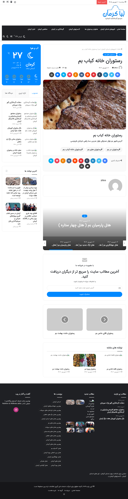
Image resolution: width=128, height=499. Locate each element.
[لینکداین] (105, 74)
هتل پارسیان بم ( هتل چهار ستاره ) (84, 225)
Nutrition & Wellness (9, 403)
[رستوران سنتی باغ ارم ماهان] (30, 142)
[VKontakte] (81, 74)
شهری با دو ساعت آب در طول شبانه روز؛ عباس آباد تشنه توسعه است (13, 191)
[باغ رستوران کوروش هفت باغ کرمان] (30, 131)
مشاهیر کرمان (42, 29)
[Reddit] (87, 74)
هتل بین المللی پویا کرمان (52, 453)
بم (99, 49)
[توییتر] (111, 74)
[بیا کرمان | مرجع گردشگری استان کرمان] (113, 13)
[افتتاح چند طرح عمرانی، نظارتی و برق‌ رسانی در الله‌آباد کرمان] (29, 207)
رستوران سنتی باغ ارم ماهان (13, 140)
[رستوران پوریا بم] (84, 360)
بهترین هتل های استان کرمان (51, 419)
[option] (84, 225)
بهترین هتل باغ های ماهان (52, 415)
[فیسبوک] (117, 74)
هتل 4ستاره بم (56, 448)
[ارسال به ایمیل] (113, 68)
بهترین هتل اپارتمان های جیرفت (50, 410)
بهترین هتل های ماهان (53, 436)
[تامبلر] (99, 74)
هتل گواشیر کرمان (42, 465)
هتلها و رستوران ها (91, 29)
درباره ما (67, 490)
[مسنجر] (57, 74)
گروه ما (60, 490)
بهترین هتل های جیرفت (53, 427)
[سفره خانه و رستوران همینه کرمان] (30, 153)
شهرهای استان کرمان (107, 29)
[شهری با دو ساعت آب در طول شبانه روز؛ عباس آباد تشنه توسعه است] (13, 181)
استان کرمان (57, 402)
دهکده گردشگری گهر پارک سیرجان (14, 103)
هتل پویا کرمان (56, 465)
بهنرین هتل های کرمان (53, 444)
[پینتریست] (93, 74)
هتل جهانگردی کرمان (54, 457)
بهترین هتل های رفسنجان (52, 431)
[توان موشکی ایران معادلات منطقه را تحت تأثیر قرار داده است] (80, 430)
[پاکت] (69, 74)
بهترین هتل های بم (54, 423)
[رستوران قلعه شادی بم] (111, 360)
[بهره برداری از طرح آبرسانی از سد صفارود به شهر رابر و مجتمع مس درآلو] (89, 410)
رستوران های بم (110, 55)
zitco (116, 68)
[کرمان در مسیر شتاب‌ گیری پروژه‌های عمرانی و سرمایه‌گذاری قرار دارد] (13, 207)
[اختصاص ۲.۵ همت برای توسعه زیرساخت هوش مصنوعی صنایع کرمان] (70, 430)
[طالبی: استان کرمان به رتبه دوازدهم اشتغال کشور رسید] (89, 430)
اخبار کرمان (31, 29)
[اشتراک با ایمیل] (87, 166)
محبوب (35, 93)
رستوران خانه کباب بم (72, 149)
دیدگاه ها (9, 93)
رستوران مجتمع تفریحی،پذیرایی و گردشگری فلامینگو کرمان (15, 117)
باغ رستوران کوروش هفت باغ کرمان (14, 129)
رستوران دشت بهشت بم (61, 369)
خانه (119, 49)
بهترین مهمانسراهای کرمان (52, 406)
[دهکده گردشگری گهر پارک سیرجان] (30, 106)
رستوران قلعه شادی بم (114, 369)
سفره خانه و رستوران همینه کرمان (14, 151)
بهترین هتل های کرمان (53, 440)
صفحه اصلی (121, 29)
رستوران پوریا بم (90, 369)
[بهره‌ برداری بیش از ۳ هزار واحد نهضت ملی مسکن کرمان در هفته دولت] (29, 181)
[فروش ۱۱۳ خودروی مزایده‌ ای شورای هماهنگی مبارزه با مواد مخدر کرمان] (70, 424)
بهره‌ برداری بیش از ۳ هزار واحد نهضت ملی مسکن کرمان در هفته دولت (30, 191)
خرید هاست (52, 490)
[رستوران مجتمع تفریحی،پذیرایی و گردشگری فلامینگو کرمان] (30, 117)
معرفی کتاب (25, 403)
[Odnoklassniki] (75, 74)
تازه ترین (22, 93)
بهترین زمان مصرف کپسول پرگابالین (17, 401)
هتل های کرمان (56, 461)
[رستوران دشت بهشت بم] (58, 360)
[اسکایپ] (63, 74)
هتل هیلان (43, 461)
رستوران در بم (113, 149)
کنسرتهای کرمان (74, 29)
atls (19, 403)
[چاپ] (51, 74)
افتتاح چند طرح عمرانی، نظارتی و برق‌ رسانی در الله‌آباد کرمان (30, 217)
